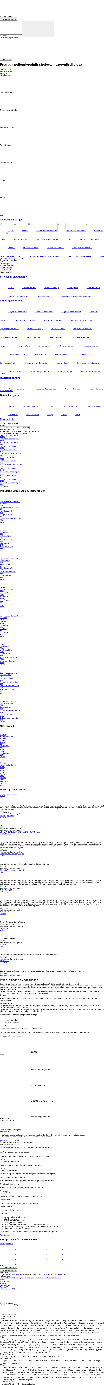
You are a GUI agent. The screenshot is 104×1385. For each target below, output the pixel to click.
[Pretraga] (38, 29)
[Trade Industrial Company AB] (55, 1254)
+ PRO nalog (16, 1140)
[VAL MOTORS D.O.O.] (8, 1249)
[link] (52, 262)
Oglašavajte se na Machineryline (12, 1278)
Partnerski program (54, 1278)
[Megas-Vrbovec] (55, 1259)
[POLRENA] (70, 1259)
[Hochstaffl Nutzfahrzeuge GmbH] (39, 1254)
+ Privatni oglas (5, 1140)
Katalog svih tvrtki (6, 1244)
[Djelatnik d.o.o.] (23, 1249)
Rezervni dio (7, 419)
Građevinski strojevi (11, 219)
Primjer (2, 1151)
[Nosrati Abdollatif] (85, 1249)
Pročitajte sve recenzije (8, 794)
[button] (52, 48)
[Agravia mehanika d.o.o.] (70, 1249)
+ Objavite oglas (6, 1131)
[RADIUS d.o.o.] (70, 1254)
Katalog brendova (64, 1274)
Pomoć (8, 1267)
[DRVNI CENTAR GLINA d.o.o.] (55, 1249)
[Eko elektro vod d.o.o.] (39, 1249)
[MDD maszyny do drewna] (8, 1259)
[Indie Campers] (85, 1259)
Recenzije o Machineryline (48, 1274)
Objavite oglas (6, 269)
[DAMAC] (85, 1254)
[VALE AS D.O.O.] (23, 1254)
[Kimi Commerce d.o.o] (23, 1259)
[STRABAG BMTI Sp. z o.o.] (8, 1254)
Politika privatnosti (17, 1274)
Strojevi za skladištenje (13, 276)
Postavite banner (41, 1278)
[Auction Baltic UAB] (8, 1264)
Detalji (2, 1160)
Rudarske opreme (10, 377)
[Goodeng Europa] (23, 1264)
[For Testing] (39, 1259)
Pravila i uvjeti (5, 1274)
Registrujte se (5, 1235)
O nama (3, 1267)
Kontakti (14, 1267)
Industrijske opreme (11, 300)
